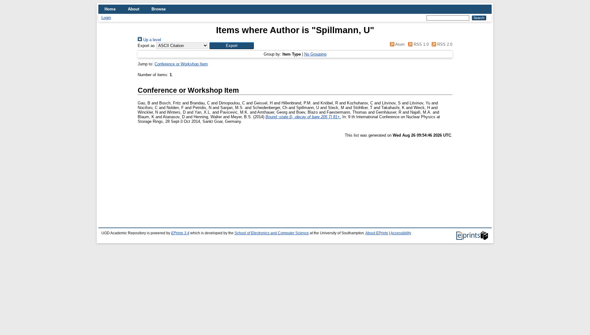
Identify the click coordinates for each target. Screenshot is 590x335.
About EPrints (376, 233)
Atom (399, 44)
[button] (231, 45)
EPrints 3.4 (180, 233)
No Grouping (315, 54)
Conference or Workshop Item (181, 64)
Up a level (151, 39)
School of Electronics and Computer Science (271, 233)
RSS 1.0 (420, 44)
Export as (146, 45)
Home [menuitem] (110, 9)
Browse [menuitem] (158, 9)
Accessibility (401, 233)
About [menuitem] (133, 9)
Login (106, 17)
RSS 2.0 (444, 44)
